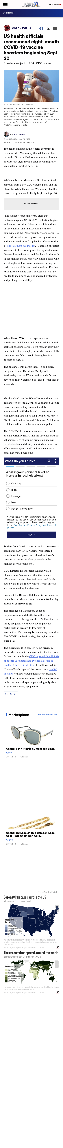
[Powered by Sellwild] (52, 892)
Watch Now (54, 4)
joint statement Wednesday (20, 245)
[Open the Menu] (5, 4)
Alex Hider (19, 134)
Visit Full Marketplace (47, 715)
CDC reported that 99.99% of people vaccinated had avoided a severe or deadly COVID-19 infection (31, 660)
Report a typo (10, 693)
